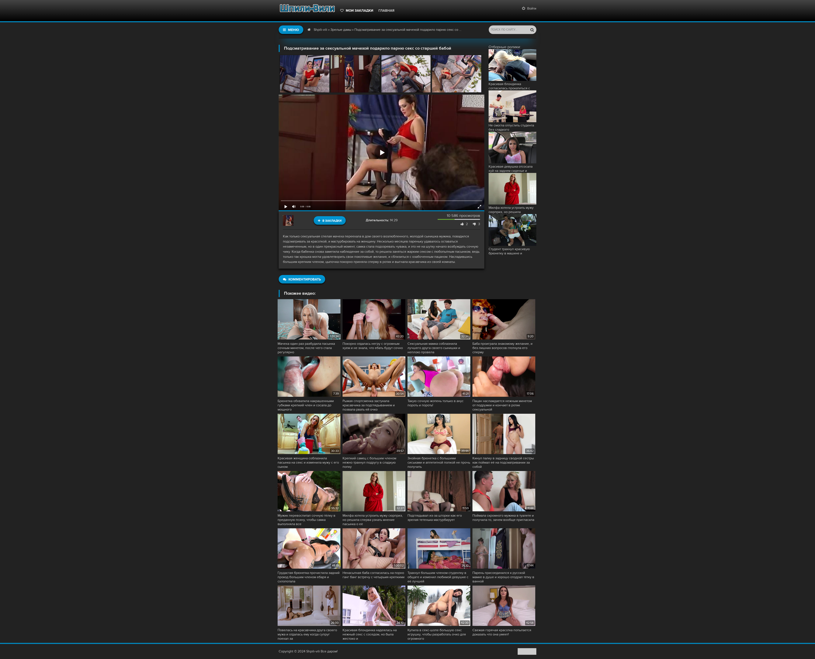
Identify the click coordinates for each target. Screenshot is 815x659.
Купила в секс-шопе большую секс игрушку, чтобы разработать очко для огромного (437, 634)
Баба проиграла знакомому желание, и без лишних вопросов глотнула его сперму (502, 348)
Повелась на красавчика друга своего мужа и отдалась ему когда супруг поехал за (307, 634)
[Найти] (532, 29)
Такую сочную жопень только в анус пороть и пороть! (436, 403)
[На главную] (307, 10)
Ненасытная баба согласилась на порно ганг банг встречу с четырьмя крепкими (374, 575)
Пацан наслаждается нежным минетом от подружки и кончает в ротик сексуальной (502, 405)
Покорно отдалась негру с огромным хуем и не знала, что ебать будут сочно (373, 346)
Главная (386, 10)
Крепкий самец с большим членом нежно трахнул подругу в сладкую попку (369, 462)
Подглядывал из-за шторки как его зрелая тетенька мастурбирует (435, 517)
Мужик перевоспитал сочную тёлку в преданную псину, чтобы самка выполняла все (306, 519)
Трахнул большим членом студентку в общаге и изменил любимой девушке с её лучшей (438, 577)
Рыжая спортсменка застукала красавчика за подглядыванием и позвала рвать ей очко (369, 405)
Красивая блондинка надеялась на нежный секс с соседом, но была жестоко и (370, 634)
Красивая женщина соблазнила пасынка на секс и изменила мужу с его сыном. (308, 462)
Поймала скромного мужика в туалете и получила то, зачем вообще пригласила (503, 517)
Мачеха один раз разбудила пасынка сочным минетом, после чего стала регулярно (306, 348)
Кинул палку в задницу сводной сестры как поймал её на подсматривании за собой (503, 462)
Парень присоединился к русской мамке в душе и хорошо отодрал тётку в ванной (503, 577)
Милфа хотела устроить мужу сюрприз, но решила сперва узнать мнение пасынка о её (373, 519)
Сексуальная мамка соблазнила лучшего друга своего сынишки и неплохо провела (434, 348)
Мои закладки (359, 10)
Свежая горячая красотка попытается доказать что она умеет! (501, 632)
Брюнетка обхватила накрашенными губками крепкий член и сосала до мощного (306, 405)
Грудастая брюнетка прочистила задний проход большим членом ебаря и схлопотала (309, 577)
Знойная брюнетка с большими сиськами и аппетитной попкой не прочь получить (439, 462)
